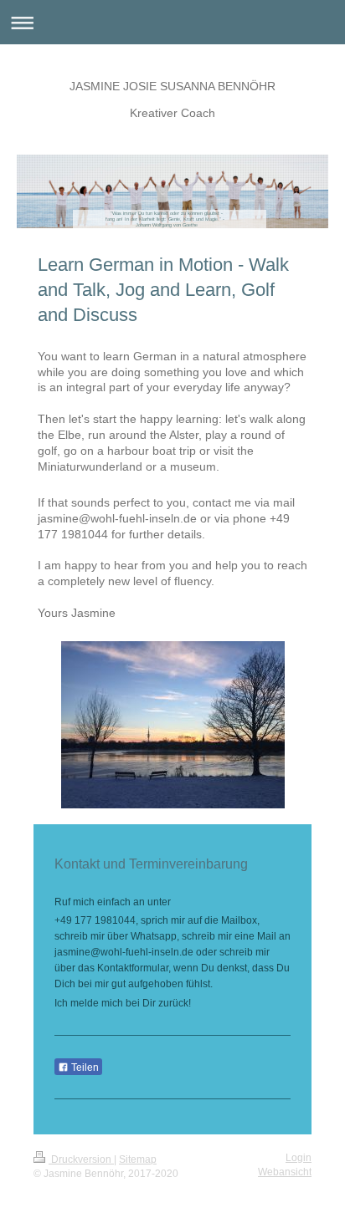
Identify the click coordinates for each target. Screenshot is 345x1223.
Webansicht (285, 1172)
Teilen (84, 1067)
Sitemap (138, 1159)
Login (299, 1158)
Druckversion (81, 1159)
